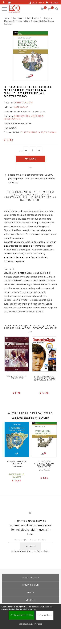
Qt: (20, 150)
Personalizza (44, 615)
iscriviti (30, 546)
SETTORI (30, 592)
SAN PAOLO (21, 107)
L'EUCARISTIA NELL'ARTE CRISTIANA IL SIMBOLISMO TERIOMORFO (44, 464)
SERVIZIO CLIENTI (30, 585)
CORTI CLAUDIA (40, 417)
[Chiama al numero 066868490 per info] (4, 2)
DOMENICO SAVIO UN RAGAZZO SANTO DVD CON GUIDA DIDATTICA (44, 378)
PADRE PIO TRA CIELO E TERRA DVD (17, 377)
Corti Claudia (17, 467)
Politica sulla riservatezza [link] (30, 624)
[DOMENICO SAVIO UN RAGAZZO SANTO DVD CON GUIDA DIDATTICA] (44, 354)
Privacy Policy (43, 551)
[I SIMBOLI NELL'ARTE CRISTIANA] (17, 440)
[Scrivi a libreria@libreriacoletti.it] (9, 2)
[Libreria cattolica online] (14, 9)
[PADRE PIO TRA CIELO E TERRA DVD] (17, 354)
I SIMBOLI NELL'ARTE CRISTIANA (17, 462)
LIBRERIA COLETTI (30, 578)
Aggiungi (31, 159)
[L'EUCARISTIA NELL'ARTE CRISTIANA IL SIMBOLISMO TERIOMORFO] (44, 440)
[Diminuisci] (26, 150)
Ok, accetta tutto (22, 615)
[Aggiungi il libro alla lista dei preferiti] (30, 168)
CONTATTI (30, 600)
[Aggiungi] (39, 150)
